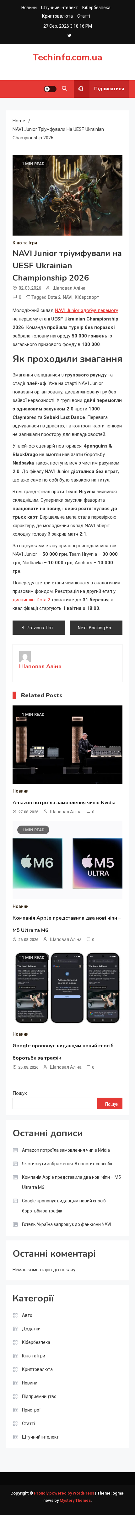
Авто (27, 1315)
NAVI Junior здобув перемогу (86, 310)
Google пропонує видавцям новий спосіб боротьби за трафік (64, 1205)
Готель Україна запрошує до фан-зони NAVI (66, 1224)
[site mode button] (50, 89)
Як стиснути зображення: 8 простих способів (68, 1163)
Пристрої (31, 1409)
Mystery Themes (75, 1500)
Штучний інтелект (59, 7)
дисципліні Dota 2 (31, 600)
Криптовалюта (57, 16)
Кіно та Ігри (25, 242)
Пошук (20, 1093)
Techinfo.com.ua (67, 57)
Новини (29, 7)
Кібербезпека (96, 7)
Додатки (31, 1328)
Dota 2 (54, 297)
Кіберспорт (87, 297)
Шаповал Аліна (68, 288)
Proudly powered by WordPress (64, 1493)
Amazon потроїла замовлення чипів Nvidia (64, 802)
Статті (83, 16)
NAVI (68, 297)
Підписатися (109, 89)
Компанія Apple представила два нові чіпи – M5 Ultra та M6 (71, 1182)
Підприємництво (39, 1396)
